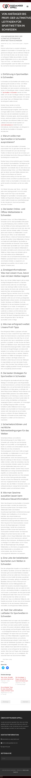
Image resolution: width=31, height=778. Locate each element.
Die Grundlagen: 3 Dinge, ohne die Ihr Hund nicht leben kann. (22, 679)
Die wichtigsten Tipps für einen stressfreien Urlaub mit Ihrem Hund (7, 689)
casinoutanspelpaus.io (7, 125)
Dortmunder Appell (17, 43)
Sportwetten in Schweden (10, 92)
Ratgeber (26, 43)
